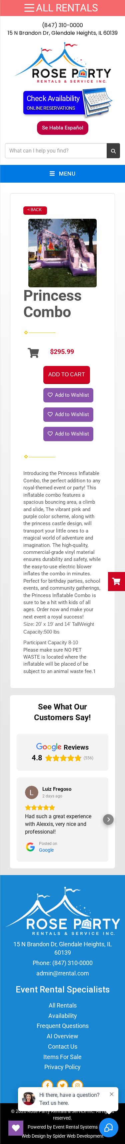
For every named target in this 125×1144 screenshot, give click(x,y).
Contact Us (62, 1046)
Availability (62, 1015)
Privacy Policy (62, 1066)
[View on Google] (31, 792)
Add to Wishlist (71, 395)
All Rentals (63, 1005)
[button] (16, 819)
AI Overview (62, 1036)
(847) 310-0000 (62, 25)
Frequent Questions (63, 1025)
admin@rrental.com (62, 973)
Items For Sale (62, 1056)
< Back (34, 209)
